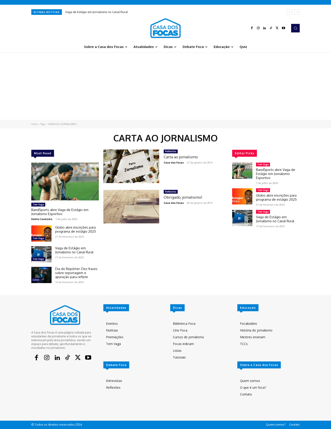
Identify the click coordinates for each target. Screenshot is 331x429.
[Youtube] (283, 28)
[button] (295, 28)
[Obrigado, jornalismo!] (131, 206)
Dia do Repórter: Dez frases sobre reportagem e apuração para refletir (76, 273)
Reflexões (170, 151)
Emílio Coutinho (41, 219)
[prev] (289, 12)
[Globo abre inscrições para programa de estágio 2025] (41, 233)
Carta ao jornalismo (181, 156)
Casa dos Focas (174, 162)
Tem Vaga (38, 204)
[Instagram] (258, 28)
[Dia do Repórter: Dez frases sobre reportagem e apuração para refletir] (41, 275)
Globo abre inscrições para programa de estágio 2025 (75, 229)
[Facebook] (252, 28)
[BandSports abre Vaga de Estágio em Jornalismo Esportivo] (65, 181)
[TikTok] (271, 28)
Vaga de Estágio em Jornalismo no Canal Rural (96, 12)
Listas (36, 279)
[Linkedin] (264, 28)
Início (34, 124)
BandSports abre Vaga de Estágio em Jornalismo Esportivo (59, 212)
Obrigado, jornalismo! (183, 197)
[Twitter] (277, 28)
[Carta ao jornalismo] (131, 166)
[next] (297, 12)
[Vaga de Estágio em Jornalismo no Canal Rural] (41, 254)
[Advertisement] (165, 86)
